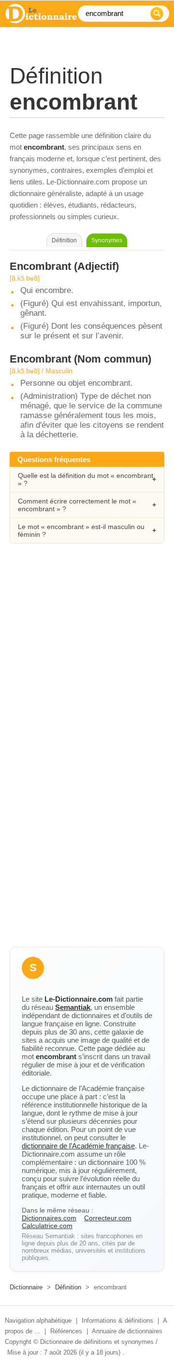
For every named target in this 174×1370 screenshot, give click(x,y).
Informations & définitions (117, 1320)
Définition (68, 1287)
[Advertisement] (87, 652)
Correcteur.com (107, 1218)
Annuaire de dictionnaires (127, 1331)
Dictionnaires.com (49, 1218)
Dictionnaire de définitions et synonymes (97, 1341)
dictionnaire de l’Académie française (78, 1146)
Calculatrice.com (47, 1226)
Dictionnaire (26, 1287)
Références (66, 1331)
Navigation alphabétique (38, 1320)
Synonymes (106, 240)
